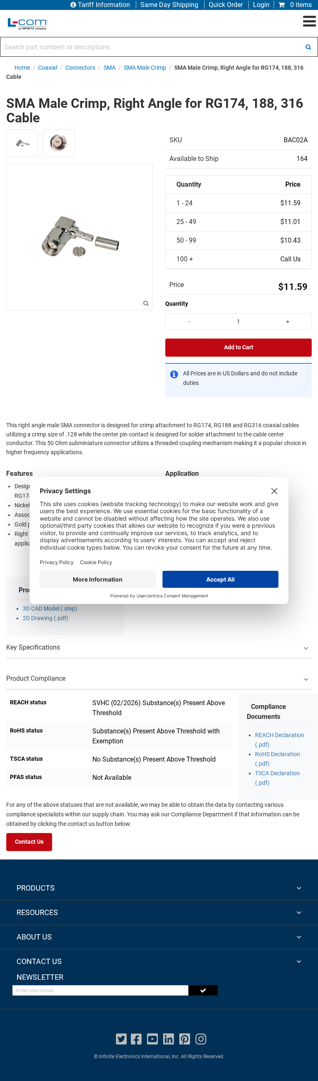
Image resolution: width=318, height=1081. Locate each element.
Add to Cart (238, 347)
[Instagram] (200, 1039)
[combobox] (159, 46)
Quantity (176, 303)
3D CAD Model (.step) (50, 608)
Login (261, 5)
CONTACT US (39, 961)
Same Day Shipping (169, 5)
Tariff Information (104, 5)
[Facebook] (136, 1039)
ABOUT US (34, 936)
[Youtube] (152, 1039)
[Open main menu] (309, 21)
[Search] (308, 46)
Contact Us (29, 841)
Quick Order (226, 5)
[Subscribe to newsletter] (203, 990)
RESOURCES (37, 912)
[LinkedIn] (168, 1039)
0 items (300, 5)
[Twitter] (121, 1039)
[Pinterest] (184, 1039)
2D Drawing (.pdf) (45, 618)
